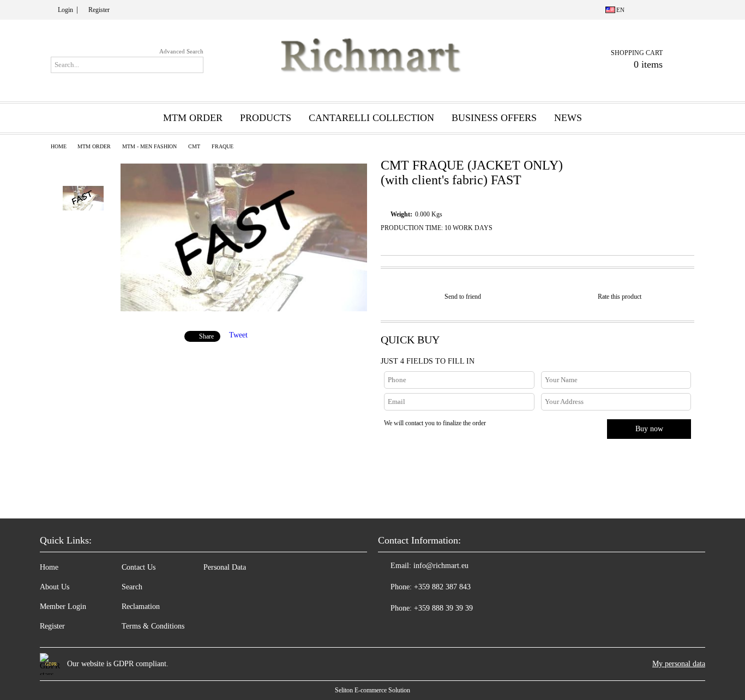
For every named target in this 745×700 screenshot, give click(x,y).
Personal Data (224, 567)
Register (99, 10)
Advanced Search (181, 51)
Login (65, 10)
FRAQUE (222, 146)
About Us (54, 587)
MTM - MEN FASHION (149, 146)
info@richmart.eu (440, 566)
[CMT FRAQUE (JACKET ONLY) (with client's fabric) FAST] (244, 309)
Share (206, 336)
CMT (194, 146)
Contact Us (138, 567)
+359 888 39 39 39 (443, 608)
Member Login (63, 606)
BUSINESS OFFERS (494, 117)
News (568, 117)
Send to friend (462, 296)
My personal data (678, 664)
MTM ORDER (193, 117)
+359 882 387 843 (442, 587)
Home (59, 146)
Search (132, 587)
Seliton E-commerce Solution (372, 690)
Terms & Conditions (153, 626)
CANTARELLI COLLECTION (371, 117)
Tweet (238, 335)
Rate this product (619, 296)
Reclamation (141, 606)
